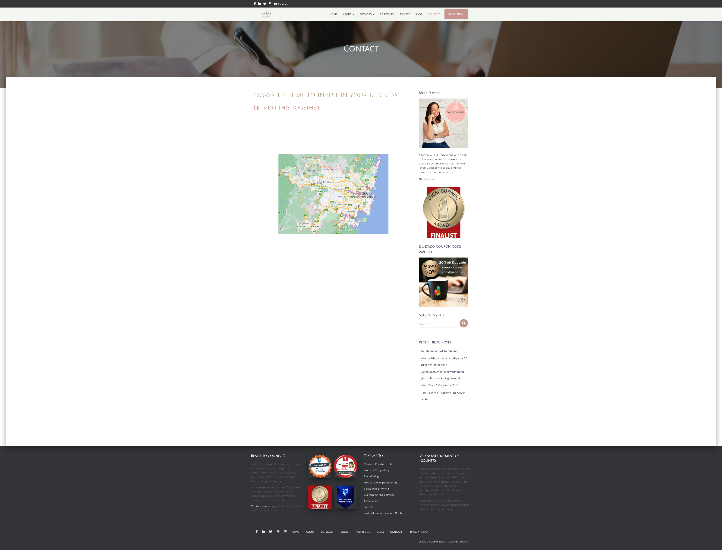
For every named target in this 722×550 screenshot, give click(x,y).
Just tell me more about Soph (383, 513)
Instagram (270, 4)
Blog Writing (371, 476)
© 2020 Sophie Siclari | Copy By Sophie (443, 541)
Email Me (283, 4)
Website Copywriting (377, 470)
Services (366, 14)
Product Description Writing (381, 482)
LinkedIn (263, 531)
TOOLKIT (344, 531)
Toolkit (405, 14)
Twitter (264, 4)
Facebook (255, 4)
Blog (419, 14)
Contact (434, 14)
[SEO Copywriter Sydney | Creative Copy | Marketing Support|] (266, 14)
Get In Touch (427, 179)
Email (285, 531)
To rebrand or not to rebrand (439, 351)
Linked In (259, 4)
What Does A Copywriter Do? (439, 385)
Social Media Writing (376, 488)
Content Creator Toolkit (379, 464)
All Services (371, 501)
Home (333, 14)
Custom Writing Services (379, 494)
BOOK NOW (456, 14)
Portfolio (387, 14)
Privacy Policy (419, 531)
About (347, 14)
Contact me (258, 506)
